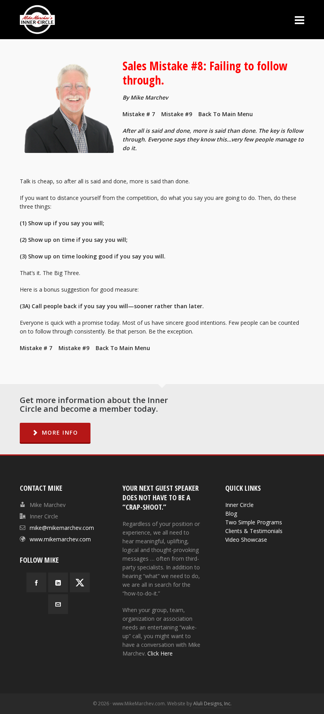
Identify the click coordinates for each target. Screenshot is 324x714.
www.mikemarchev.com (60, 539)
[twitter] (80, 582)
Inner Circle (239, 505)
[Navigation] (299, 20)
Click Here (160, 653)
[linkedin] (58, 582)
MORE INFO (60, 432)
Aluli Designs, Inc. (212, 703)
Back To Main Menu (225, 114)
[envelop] (58, 604)
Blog (231, 513)
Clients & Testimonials (254, 531)
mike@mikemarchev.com (62, 527)
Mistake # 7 (139, 114)
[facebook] (36, 582)
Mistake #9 (176, 114)
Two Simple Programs (253, 522)
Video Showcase (246, 539)
